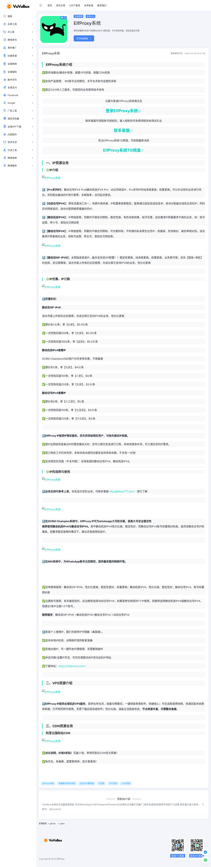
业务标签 (88, 5)
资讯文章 (60, 5)
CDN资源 (126, 783)
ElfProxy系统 (48, 783)
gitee (62, 823)
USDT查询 (74, 5)
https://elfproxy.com (71, 666)
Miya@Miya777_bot (121, 491)
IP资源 (101, 783)
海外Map (60, 859)
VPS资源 (113, 783)
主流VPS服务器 (87, 783)
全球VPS (90, 16)
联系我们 (101, 5)
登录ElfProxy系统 (122, 110)
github (53, 823)
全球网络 (78, 16)
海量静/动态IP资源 (67, 783)
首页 (49, 5)
